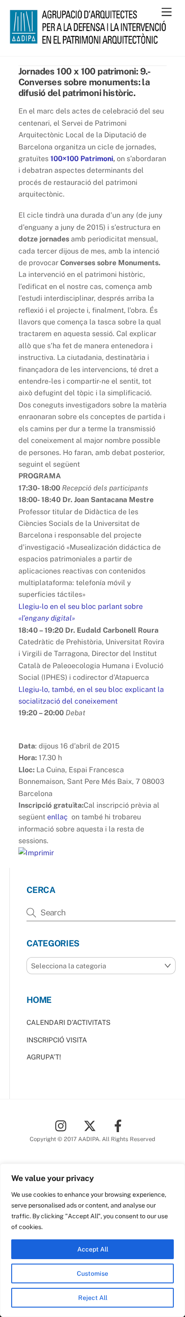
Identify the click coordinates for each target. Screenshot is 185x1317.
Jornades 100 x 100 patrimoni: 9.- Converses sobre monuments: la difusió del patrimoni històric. (84, 82)
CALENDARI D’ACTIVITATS (68, 1022)
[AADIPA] (90, 40)
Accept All (92, 1249)
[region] (92, 1240)
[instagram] (63, 1125)
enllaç (57, 817)
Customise (92, 1273)
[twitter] (91, 1125)
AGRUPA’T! (43, 1057)
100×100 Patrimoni (81, 158)
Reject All (92, 1297)
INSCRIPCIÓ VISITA (56, 1040)
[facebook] (119, 1125)
